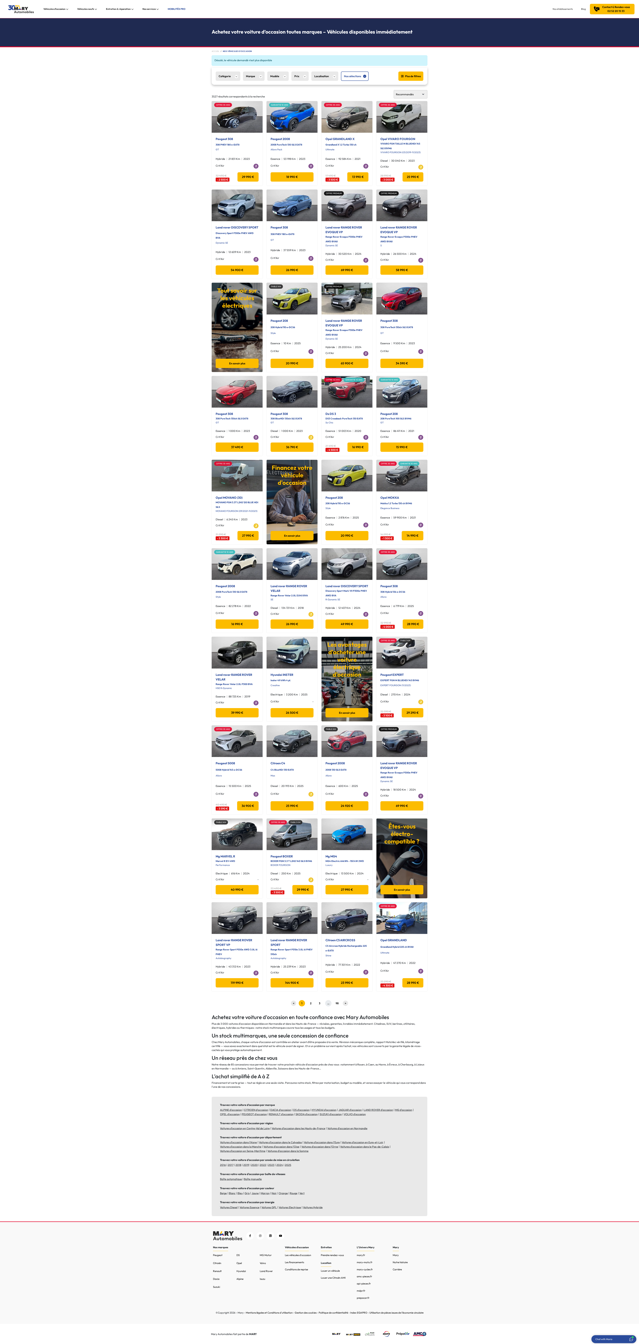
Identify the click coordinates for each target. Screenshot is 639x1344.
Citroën (217, 1263)
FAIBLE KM (276, 286)
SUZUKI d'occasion (331, 1114)
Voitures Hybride (313, 1207)
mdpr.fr (361, 1290)
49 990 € (347, 624)
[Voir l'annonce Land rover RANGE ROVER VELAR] (292, 564)
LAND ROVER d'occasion (378, 1110)
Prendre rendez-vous (332, 1255)
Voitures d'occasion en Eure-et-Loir (362, 1142)
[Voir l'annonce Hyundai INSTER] (292, 652)
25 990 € (413, 177)
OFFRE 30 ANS (223, 105)
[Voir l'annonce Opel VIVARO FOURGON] (401, 117)
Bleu (240, 1193)
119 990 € (237, 983)
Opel (239, 1263)
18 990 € (292, 177)
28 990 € (413, 624)
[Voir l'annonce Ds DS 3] (346, 392)
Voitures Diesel (229, 1207)
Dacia (216, 1278)
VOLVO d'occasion (355, 1114)
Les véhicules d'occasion (298, 1255)
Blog (583, 8)
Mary (396, 1255)
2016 (223, 1165)
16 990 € (358, 447)
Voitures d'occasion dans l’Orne (319, 1146)
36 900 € (248, 806)
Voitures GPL (269, 1207)
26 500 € (292, 713)
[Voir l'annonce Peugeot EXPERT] (401, 652)
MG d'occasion (403, 1110)
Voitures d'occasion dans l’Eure (322, 1142)
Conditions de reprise (296, 1269)
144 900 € (292, 983)
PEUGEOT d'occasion (254, 1114)
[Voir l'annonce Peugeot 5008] (237, 741)
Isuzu (262, 1278)
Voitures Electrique (290, 1207)
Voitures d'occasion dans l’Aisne (238, 1142)
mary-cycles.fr (365, 1269)
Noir (274, 1193)
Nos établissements (563, 8)
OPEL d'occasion (230, 1114)
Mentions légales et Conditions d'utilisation (269, 1312)
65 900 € (347, 363)
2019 (246, 1165)
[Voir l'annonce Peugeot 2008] (292, 117)
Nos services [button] (149, 8)
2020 (254, 1165)
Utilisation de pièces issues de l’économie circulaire (396, 1312)
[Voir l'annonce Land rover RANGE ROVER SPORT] (292, 918)
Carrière (397, 1269)
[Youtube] (280, 1236)
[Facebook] (250, 1236)
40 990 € (237, 890)
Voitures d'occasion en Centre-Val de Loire (245, 1128)
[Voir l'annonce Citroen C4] (292, 741)
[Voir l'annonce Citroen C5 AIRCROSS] (346, 918)
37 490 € (237, 447)
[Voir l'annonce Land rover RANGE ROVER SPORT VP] (237, 918)
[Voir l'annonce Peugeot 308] (237, 117)
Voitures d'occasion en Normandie (347, 1128)
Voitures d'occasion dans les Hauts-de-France (298, 1128)
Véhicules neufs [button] (85, 8)
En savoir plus (237, 363)
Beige (223, 1193)
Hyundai (241, 1271)
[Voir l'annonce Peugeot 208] (292, 298)
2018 (238, 1165)
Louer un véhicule (330, 1270)
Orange (283, 1193)
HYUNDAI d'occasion (324, 1110)
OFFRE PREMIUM (334, 193)
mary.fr (361, 1255)
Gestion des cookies (306, 1312)
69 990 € (347, 270)
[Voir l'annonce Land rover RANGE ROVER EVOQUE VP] (346, 205)
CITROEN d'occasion (256, 1110)
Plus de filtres (413, 76)
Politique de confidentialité (333, 1312)
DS (238, 1255)
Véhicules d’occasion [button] (54, 8)
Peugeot (217, 1255)
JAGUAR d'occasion (350, 1110)
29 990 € (248, 177)
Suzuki (216, 1286)
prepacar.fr (363, 1297)
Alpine (239, 1278)
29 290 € (413, 713)
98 (337, 1003)
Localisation (321, 76)
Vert (302, 1193)
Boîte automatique (231, 1179)
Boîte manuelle (253, 1179)
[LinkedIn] (270, 1236)
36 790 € (292, 447)
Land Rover (266, 1271)
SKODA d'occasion (307, 1114)
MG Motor (266, 1255)
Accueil (215, 51)
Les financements (294, 1262)
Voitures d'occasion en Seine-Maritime (242, 1151)
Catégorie (225, 76)
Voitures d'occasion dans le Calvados (280, 1142)
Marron (265, 1193)
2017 (230, 1165)
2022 (263, 1165)
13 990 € (358, 177)
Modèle (274, 76)
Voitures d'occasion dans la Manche (240, 1146)
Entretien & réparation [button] (118, 8)
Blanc (232, 1193)
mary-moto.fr (364, 1262)
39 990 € (237, 713)
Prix (296, 76)
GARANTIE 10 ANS (279, 105)
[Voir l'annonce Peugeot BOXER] (292, 834)
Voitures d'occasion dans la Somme (288, 1151)
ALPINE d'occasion (231, 1110)
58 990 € (402, 270)
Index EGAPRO (358, 1312)
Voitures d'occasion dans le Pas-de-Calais (364, 1146)
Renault (217, 1271)
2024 (279, 1165)
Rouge (293, 1193)
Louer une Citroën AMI (333, 1277)
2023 (271, 1165)
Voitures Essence (249, 1207)
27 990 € (248, 535)
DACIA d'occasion (280, 1110)
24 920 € (347, 806)
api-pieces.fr (364, 1283)
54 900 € (237, 270)
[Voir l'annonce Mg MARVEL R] (237, 834)
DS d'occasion (301, 1110)
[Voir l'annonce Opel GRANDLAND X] (346, 117)
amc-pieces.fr (364, 1276)
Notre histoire (400, 1262)
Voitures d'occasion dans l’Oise (281, 1146)
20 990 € (292, 363)
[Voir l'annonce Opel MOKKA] (401, 475)
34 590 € (402, 363)
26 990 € (292, 270)
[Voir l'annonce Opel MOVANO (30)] (237, 475)
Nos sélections (352, 76)
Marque (250, 76)
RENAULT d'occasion (281, 1114)
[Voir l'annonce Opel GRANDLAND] (401, 918)
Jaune (255, 1193)
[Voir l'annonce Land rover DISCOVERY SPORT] (237, 205)
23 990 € (347, 983)
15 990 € (402, 447)
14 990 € (413, 535)
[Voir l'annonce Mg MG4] (346, 834)
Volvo (263, 1263)
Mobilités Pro (176, 8)
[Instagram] (260, 1236)
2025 (288, 1165)
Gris (247, 1193)
